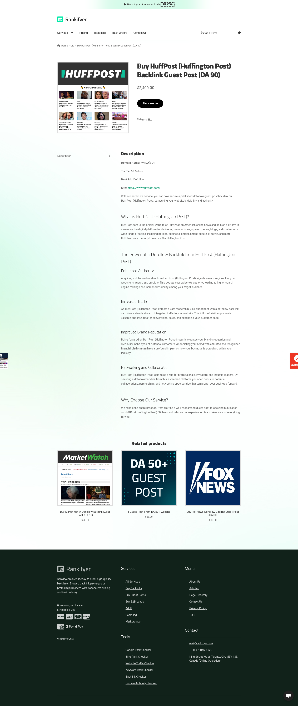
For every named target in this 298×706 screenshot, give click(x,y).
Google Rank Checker (138, 650)
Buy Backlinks (134, 588)
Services (62, 32)
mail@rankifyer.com (201, 643)
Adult (129, 608)
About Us (194, 581)
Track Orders (119, 32)
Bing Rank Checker (137, 656)
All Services (133, 581)
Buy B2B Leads (135, 601)
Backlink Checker (136, 676)
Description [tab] (64, 156)
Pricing (83, 32)
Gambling (131, 615)
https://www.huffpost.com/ (144, 188)
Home (64, 45)
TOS (192, 615)
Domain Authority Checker (141, 683)
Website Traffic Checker (140, 663)
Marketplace (133, 621)
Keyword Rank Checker (139, 670)
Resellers (100, 32)
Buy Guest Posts (136, 595)
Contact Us (140, 32)
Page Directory (198, 595)
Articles (194, 588)
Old (72, 45)
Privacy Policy (198, 608)
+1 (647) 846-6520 (200, 650)
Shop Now (149, 103)
